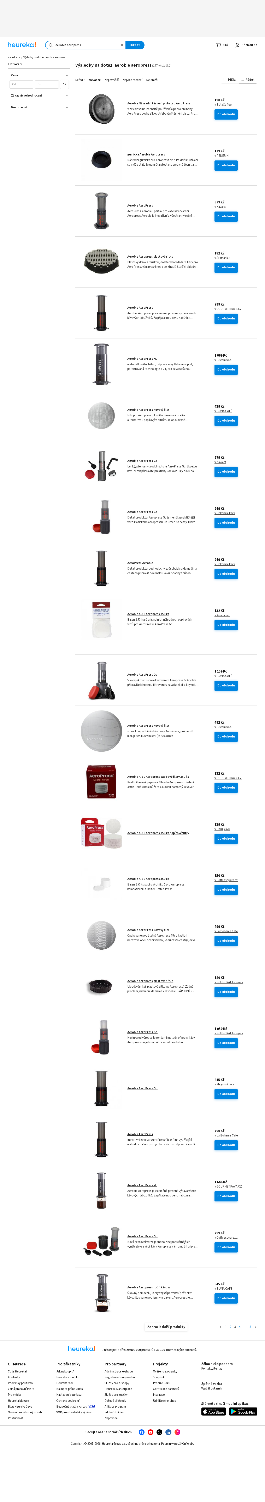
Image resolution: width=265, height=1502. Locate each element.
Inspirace (159, 1395)
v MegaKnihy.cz (224, 1084)
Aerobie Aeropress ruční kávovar (149, 1287)
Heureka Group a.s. (114, 1444)
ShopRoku (159, 1377)
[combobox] (85, 45)
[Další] (255, 1327)
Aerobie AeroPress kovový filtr (148, 410)
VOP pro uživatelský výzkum (74, 1412)
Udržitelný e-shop (164, 1401)
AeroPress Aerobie (140, 563)
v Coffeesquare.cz (226, 880)
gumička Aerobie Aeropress (146, 154)
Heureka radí (64, 1383)
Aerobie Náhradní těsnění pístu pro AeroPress (158, 103)
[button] (21, 84)
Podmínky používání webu (177, 1444)
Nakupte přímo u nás (69, 1389)
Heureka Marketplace (118, 1389)
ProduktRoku (161, 1383)
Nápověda (111, 1418)
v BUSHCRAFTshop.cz (228, 982)
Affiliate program (115, 1406)
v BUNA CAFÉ (223, 411)
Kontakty (14, 1377)
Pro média (14, 1395)
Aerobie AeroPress (140, 205)
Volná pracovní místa (21, 1389)
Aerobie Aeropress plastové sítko (150, 256)
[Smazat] (122, 45)
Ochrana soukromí (68, 1401)
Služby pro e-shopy (117, 1383)
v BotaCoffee (223, 105)
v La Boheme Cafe (226, 931)
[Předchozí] (220, 1327)
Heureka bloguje (18, 1401)
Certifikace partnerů (166, 1389)
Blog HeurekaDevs (20, 1406)
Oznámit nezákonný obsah (25, 1412)
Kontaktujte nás (211, 1368)
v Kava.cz (220, 207)
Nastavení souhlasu (69, 1395)
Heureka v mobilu (67, 1377)
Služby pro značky (116, 1395)
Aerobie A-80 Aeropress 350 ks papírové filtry (158, 833)
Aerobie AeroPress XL (142, 359)
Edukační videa (114, 1412)
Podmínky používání (20, 1383)
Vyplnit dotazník (211, 1388)
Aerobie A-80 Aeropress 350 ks (148, 614)
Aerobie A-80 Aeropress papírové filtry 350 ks (158, 777)
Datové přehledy (115, 1401)
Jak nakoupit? (65, 1371)
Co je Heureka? (17, 1371)
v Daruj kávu (222, 829)
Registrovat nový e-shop (120, 1377)
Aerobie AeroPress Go (142, 461)
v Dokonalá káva (224, 513)
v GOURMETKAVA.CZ (228, 309)
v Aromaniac (222, 258)
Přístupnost (15, 1418)
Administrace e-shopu (119, 1371)
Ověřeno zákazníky (165, 1371)
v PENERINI (221, 156)
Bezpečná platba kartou (71, 1406)
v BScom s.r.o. (223, 360)
